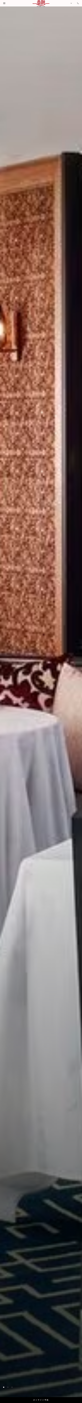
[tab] (3, 1387)
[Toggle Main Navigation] (4, 3)
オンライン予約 (41, 1400)
